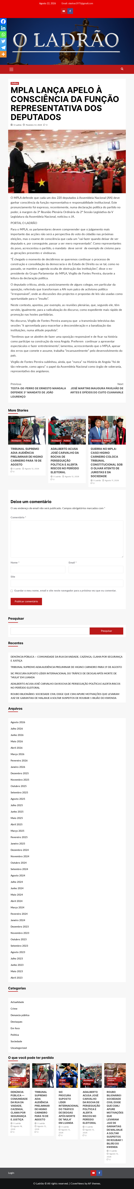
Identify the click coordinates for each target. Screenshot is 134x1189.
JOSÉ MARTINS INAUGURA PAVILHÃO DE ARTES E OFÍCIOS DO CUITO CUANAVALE (96, 388)
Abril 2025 (17, 824)
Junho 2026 (17, 735)
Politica (15, 83)
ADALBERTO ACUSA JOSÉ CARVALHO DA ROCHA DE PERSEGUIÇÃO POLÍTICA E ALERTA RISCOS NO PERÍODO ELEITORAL (65, 460)
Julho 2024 (17, 882)
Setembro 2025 (19, 792)
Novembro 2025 (20, 780)
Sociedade (16, 1041)
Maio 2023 (17, 971)
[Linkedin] (3, 28)
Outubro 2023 (19, 939)
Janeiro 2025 (18, 844)
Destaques (16, 441)
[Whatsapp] (3, 34)
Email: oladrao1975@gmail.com (77, 3)
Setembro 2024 (19, 869)
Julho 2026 (17, 729)
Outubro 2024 (19, 863)
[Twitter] (3, 41)
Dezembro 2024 (20, 850)
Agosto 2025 (18, 799)
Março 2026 (17, 754)
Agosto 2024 (18, 875)
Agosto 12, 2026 (32, 469)
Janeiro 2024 (18, 920)
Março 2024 (17, 907)
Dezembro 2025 (20, 773)
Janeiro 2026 (18, 767)
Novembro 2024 (20, 856)
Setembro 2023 (19, 946)
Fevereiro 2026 (19, 760)
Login (11, 1173)
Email (73, 562)
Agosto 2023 (18, 952)
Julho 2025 (17, 805)
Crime (14, 1009)
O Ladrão (18, 125)
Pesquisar (16, 618)
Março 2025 (17, 831)
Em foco (15, 1028)
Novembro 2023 (20, 933)
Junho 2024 (17, 888)
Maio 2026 (17, 741)
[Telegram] (3, 47)
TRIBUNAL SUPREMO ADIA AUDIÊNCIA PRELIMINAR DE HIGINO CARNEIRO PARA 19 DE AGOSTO (27, 456)
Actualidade (17, 1002)
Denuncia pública (20, 1015)
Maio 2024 (17, 895)
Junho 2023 (17, 965)
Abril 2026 (17, 748)
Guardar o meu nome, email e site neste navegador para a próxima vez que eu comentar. (65, 590)
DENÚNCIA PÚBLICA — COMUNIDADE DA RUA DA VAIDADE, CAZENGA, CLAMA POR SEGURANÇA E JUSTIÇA (66, 659)
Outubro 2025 (19, 786)
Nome (15, 562)
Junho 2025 (17, 812)
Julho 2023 (17, 958)
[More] (3, 54)
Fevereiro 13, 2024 (34, 125)
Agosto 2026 (18, 722)
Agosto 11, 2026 (112, 480)
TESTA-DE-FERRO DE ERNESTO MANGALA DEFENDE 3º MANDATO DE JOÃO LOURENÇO (38, 390)
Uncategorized (19, 1048)
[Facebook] (3, 21)
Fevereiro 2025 (19, 837)
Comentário (18, 517)
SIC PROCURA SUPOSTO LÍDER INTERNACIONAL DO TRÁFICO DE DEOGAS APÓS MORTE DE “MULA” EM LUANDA (64, 675)
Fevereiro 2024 (19, 914)
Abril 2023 (17, 978)
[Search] (122, 69)
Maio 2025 (17, 818)
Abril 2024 (17, 901)
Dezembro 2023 (20, 927)
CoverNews (77, 1183)
